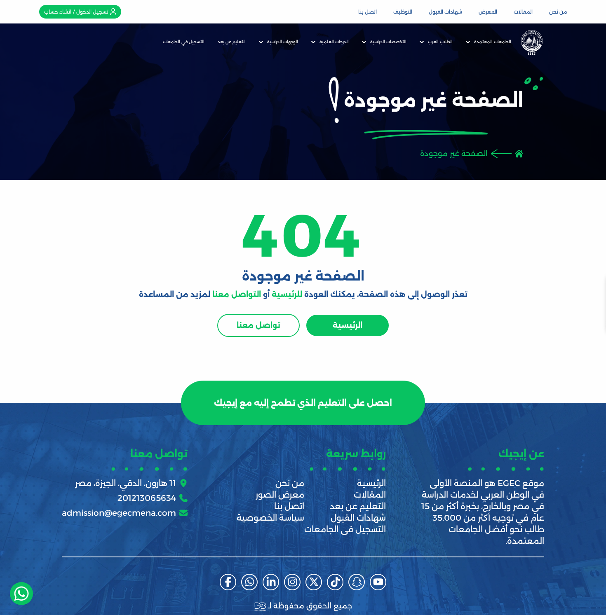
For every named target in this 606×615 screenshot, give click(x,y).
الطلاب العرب (440, 41)
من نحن (558, 12)
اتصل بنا (367, 12)
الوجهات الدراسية (282, 41)
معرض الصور (280, 495)
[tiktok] (335, 582)
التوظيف (402, 12)
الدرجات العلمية (334, 41)
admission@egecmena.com (119, 513)
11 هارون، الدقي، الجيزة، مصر (125, 483)
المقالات (523, 12)
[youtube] (378, 582)
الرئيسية (347, 325)
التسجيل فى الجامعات (345, 529)
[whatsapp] (249, 582)
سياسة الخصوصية (270, 518)
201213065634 (146, 498)
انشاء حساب (57, 12)
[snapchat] (356, 582)
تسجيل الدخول (92, 12)
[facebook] (228, 582)
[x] (313, 582)
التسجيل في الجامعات (183, 41)
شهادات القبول (445, 12)
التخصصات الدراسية (388, 41)
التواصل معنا (236, 294)
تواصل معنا (258, 325)
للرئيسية (287, 294)
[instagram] (292, 582)
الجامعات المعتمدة (492, 41)
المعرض (488, 12)
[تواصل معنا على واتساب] (21, 593)
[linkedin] (271, 582)
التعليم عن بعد (232, 41)
